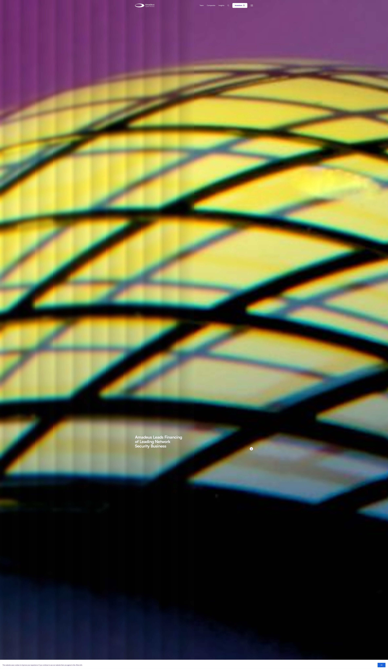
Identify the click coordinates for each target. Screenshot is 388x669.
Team (202, 5)
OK (382, 665)
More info (79, 665)
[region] (194, 664)
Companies (211, 5)
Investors (238, 5)
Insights (221, 5)
